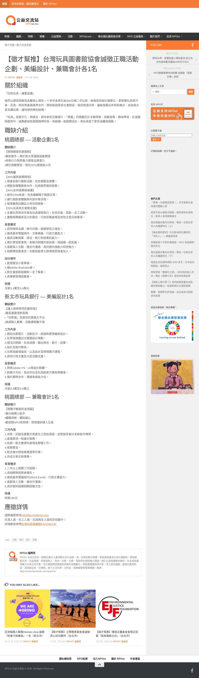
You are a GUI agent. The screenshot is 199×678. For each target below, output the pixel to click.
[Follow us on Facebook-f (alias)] (192, 45)
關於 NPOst (49, 3)
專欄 (41, 36)
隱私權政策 (65, 658)
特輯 (30, 36)
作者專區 (135, 658)
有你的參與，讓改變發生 (25, 3)
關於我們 (155, 36)
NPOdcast (85, 36)
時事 (7, 36)
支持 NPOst (173, 36)
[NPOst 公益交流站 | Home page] (22, 20)
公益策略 (56, 36)
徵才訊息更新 (23, 45)
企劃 (14, 540)
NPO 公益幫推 (135, 36)
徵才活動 (10, 45)
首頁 (4, 3)
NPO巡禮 (82, 658)
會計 (28, 540)
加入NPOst (99, 658)
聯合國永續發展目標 (109, 36)
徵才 (21, 540)
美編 (35, 540)
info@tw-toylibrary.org (35, 515)
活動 (70, 36)
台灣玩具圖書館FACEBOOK (38, 524)
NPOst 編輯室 (15, 77)
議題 (18, 36)
